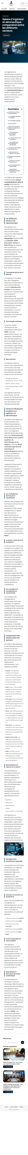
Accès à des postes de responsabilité (14, 165)
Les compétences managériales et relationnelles (13, 143)
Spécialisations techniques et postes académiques (14, 171)
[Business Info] (11, 3)
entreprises (8, 238)
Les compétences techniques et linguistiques (13, 133)
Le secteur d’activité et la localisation (15, 138)
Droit (7, 1051)
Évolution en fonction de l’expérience (14, 161)
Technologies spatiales (15, 120)
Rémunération (12, 123)
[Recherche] (23, 3)
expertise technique (14, 90)
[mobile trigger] (3, 3)
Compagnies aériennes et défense (15, 117)
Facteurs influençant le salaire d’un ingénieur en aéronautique (14, 128)
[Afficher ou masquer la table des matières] (20, 109)
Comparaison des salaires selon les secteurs (14, 148)
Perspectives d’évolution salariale (14, 157)
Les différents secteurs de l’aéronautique (14, 112)
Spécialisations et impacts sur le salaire (14, 152)
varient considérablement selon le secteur (13, 182)
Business (6, 35)
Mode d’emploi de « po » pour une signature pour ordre (13, 1063)
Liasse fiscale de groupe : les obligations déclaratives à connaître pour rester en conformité (12, 1086)
